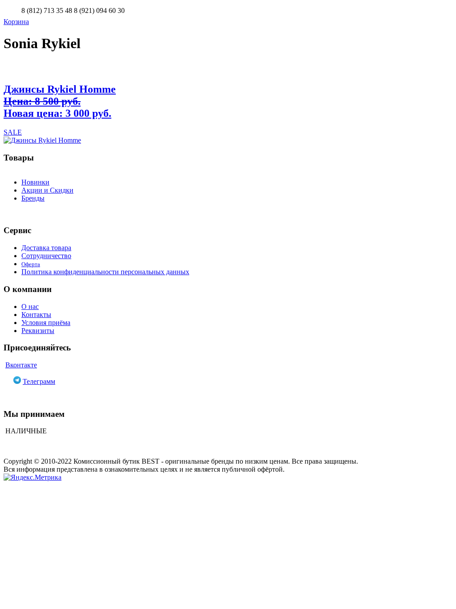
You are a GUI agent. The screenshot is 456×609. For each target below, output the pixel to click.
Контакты (36, 314)
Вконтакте (21, 365)
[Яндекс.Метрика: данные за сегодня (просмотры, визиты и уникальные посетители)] (32, 477)
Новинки (35, 182)
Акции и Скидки (47, 190)
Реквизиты (37, 330)
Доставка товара (46, 247)
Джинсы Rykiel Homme (60, 101)
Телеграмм (39, 381)
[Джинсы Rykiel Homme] (228, 140)
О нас (30, 306)
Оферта (30, 264)
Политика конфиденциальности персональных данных (105, 272)
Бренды (33, 198)
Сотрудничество (46, 255)
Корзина (16, 21)
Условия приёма (45, 322)
